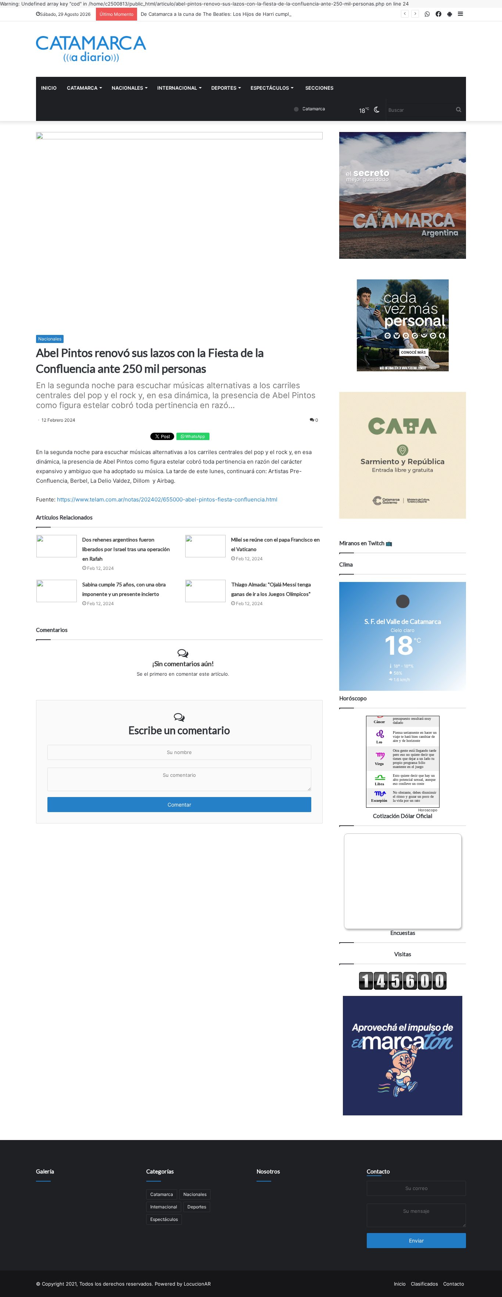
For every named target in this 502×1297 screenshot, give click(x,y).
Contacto (378, 1171)
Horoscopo (427, 810)
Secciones (319, 88)
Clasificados (424, 1284)
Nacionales (127, 88)
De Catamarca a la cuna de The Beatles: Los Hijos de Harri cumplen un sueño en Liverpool (244, 14)
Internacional (177, 88)
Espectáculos (270, 88)
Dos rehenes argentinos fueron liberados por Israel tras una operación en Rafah (126, 549)
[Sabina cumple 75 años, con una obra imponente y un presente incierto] (56, 591)
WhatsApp (194, 436)
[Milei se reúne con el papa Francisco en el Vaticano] (205, 546)
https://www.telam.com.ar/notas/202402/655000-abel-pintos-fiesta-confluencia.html (167, 499)
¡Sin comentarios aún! (183, 664)
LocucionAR (197, 1284)
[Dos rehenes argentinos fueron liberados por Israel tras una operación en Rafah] (56, 546)
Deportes (223, 88)
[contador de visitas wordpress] (403, 988)
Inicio (49, 88)
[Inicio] (91, 49)
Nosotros (268, 1171)
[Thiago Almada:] (205, 591)
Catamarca (82, 88)
